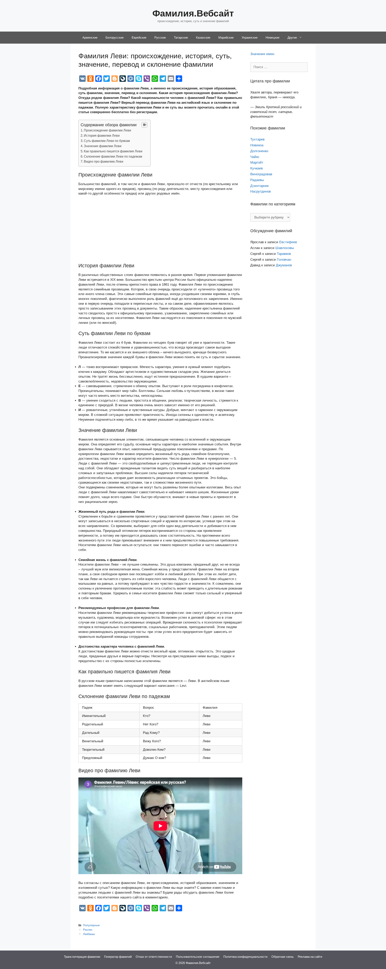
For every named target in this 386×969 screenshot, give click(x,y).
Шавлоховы (284, 248)
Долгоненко (259, 151)
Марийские (226, 37)
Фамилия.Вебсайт (193, 13)
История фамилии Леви (102, 135)
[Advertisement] (160, 229)
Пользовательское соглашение (197, 956)
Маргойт (256, 162)
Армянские (90, 37)
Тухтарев (257, 139)
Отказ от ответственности (154, 956)
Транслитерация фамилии (82, 956)
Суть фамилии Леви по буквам (107, 141)
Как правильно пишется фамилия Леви (113, 151)
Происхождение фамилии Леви (107, 130)
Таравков (284, 254)
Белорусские (115, 37)
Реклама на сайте (310, 956)
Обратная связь (282, 956)
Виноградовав (261, 174)
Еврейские (139, 37)
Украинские (250, 37)
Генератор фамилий (118, 956)
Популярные (91, 925)
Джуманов (284, 265)
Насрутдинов (260, 191)
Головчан (284, 259)
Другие (292, 37)
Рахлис (87, 929)
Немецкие (272, 37)
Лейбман (89, 934)
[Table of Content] (144, 124)
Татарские (181, 37)
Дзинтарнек (259, 186)
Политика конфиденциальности (245, 956)
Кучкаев (256, 168)
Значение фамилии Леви (102, 146)
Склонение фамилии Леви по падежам (113, 156)
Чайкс (255, 157)
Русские (160, 37)
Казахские (203, 37)
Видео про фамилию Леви (103, 161)
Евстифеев (288, 242)
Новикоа (256, 145)
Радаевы (257, 180)
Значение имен (262, 54)
